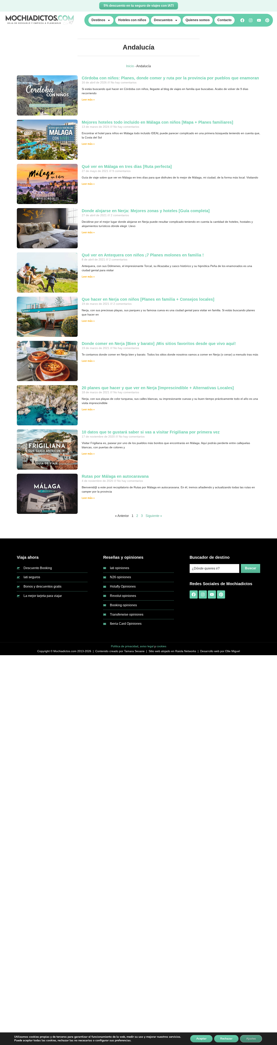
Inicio (130, 66)
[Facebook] (242, 20)
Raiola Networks (185, 651)
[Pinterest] (267, 20)
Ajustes (251, 1039)
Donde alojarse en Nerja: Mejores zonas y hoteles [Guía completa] (146, 211)
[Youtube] (259, 20)
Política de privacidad (124, 646)
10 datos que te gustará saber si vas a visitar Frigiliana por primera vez (151, 432)
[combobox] (214, 568)
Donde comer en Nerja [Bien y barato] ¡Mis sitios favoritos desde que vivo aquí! (159, 343)
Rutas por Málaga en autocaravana (115, 476)
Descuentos (163, 20)
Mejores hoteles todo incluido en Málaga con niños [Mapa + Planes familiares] (157, 122)
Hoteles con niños (132, 20)
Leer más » (88, 99)
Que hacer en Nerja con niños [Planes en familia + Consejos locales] (148, 299)
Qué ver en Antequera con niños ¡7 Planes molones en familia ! (143, 255)
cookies (161, 646)
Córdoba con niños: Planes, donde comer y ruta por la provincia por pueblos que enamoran (170, 78)
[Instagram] (250, 20)
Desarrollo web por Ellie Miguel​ (220, 651)
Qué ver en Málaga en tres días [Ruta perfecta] (127, 166)
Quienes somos (198, 20)
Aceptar (201, 1039)
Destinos (98, 20)
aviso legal (147, 646)
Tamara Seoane (134, 651)
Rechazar (226, 1039)
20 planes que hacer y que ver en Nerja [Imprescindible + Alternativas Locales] (158, 388)
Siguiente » (154, 516)
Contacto (224, 20)
